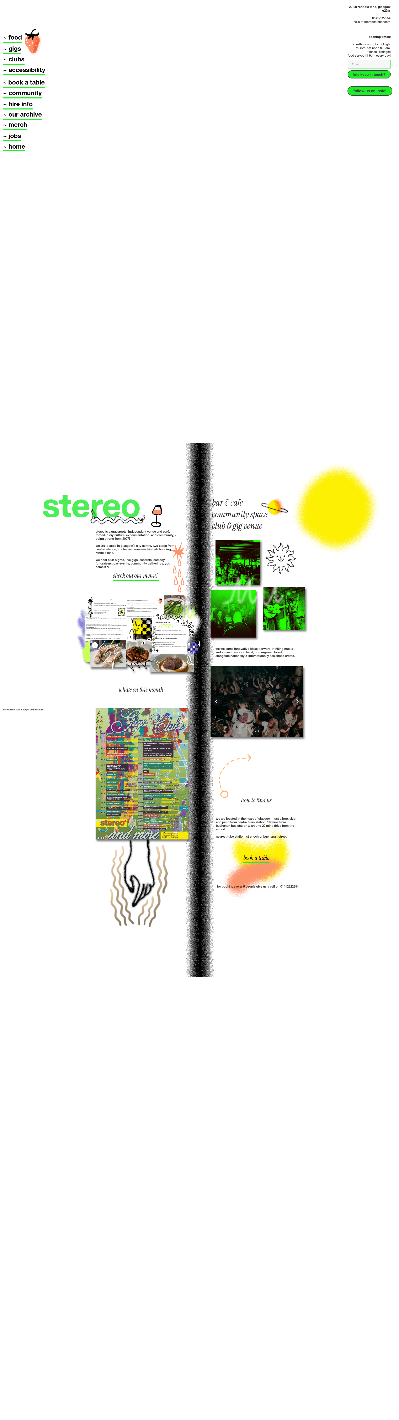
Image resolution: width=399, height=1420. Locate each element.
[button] (216, 701)
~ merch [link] (15, 124)
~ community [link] (22, 93)
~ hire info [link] (18, 104)
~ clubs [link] (14, 59)
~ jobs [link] (12, 136)
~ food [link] (12, 37)
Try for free (379, 1411)
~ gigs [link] (12, 48)
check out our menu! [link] (136, 575)
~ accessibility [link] (24, 70)
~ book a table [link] (24, 82)
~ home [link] (14, 146)
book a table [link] (256, 858)
